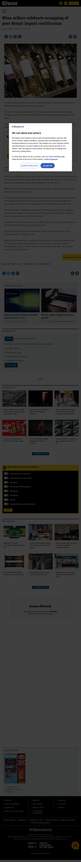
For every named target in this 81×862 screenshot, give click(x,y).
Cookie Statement (51, 159)
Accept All (47, 165)
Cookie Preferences (29, 165)
